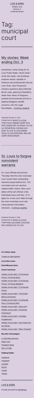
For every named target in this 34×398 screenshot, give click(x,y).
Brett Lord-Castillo (14, 222)
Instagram (5, 361)
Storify (4, 367)
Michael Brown (10, 128)
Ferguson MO (11, 125)
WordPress (22, 390)
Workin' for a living (19, 120)
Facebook (5, 357)
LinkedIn (4, 364)
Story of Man (6, 348)
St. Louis (10, 130)
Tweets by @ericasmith (10, 257)
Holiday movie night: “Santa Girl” (14, 307)
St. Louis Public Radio (15, 133)
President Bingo (7, 345)
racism (3, 130)
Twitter (4, 374)
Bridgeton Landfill (19, 123)
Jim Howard (21, 125)
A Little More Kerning (9, 338)
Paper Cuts (5, 342)
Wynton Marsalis (13, 135)
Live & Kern (17, 3)
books (9, 123)
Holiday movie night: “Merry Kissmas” (16, 329)
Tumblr (4, 370)
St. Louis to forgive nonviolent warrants (16, 160)
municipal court (21, 128)
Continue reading (21, 108)
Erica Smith (25, 222)
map (3, 225)
